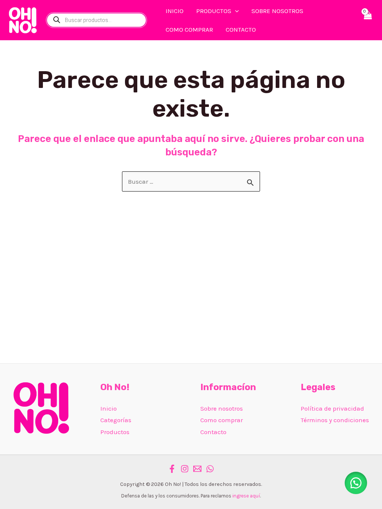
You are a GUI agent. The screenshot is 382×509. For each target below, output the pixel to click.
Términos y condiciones (335, 420)
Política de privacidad (332, 408)
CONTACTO (241, 29)
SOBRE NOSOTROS (277, 11)
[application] (235, 10)
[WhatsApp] (210, 469)
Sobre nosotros (221, 408)
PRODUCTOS (213, 11)
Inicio (108, 408)
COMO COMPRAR (189, 29)
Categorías (115, 420)
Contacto (213, 432)
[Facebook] (172, 469)
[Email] (197, 469)
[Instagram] (185, 469)
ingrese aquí (246, 496)
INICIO (175, 11)
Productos (114, 432)
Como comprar (221, 420)
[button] (356, 483)
